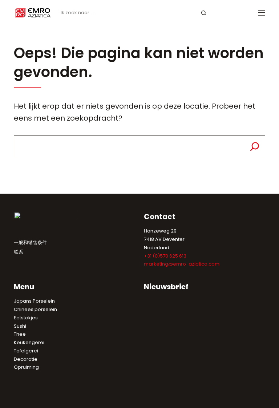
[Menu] (261, 12)
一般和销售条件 (30, 242)
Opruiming (26, 367)
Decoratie (25, 359)
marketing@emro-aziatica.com (181, 263)
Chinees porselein (35, 309)
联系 (18, 252)
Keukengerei (29, 342)
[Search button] (204, 13)
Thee (20, 334)
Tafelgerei (26, 350)
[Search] (254, 146)
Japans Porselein (34, 301)
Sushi (20, 326)
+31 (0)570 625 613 (165, 256)
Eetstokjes (26, 317)
